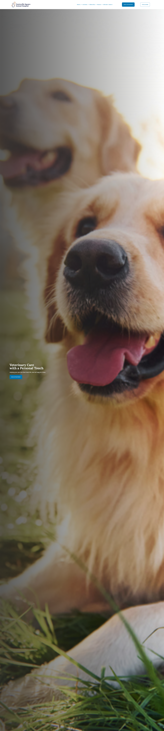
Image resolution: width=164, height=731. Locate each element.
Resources (99, 4)
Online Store (105, 4)
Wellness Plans (92, 4)
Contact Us (110, 4)
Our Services (85, 4)
